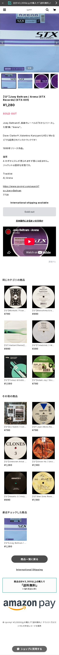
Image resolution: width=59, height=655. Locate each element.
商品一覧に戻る (29, 559)
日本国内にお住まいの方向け (29, 220)
